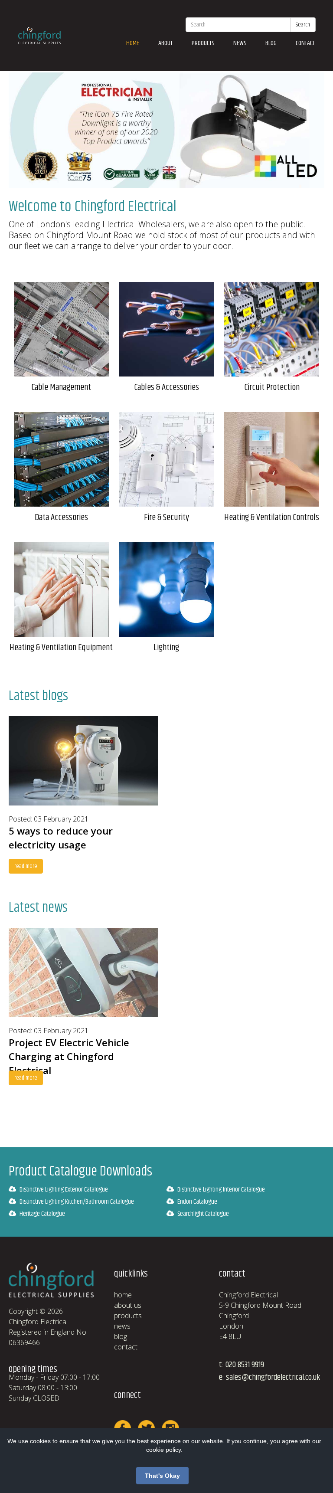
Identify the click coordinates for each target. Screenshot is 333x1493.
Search (303, 24)
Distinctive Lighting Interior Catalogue (221, 1189)
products (203, 43)
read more (25, 866)
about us (127, 1305)
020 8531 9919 (244, 1365)
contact (305, 43)
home (132, 43)
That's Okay (162, 1475)
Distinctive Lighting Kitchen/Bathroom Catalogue (77, 1201)
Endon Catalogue (197, 1201)
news (239, 43)
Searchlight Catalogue (203, 1213)
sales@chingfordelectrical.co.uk (273, 1377)
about (165, 43)
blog (271, 43)
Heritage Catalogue (42, 1213)
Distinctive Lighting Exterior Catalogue (64, 1189)
